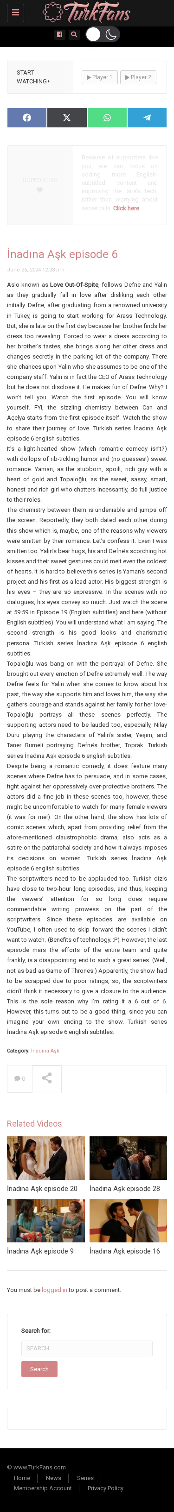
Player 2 (140, 77)
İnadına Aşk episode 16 (125, 1251)
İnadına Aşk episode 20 (42, 1188)
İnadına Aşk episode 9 (40, 1251)
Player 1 (102, 77)
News (53, 1477)
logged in (54, 1289)
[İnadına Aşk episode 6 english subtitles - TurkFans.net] (85, 11)
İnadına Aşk (45, 1051)
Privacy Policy (105, 1488)
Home (22, 1477)
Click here (126, 208)
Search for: (36, 1330)
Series (85, 1477)
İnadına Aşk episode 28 (125, 1188)
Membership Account (43, 1488)
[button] (102, 34)
